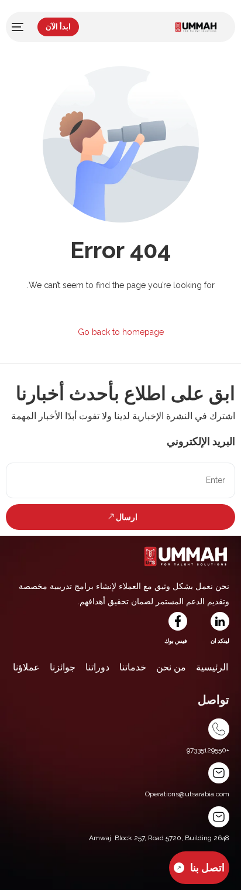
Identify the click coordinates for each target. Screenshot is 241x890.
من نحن (171, 667)
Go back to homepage (121, 332)
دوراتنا (97, 667)
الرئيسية (212, 667)
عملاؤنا (26, 667)
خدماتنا (132, 667)
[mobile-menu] (19, 27)
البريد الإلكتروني (201, 441)
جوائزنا (62, 667)
